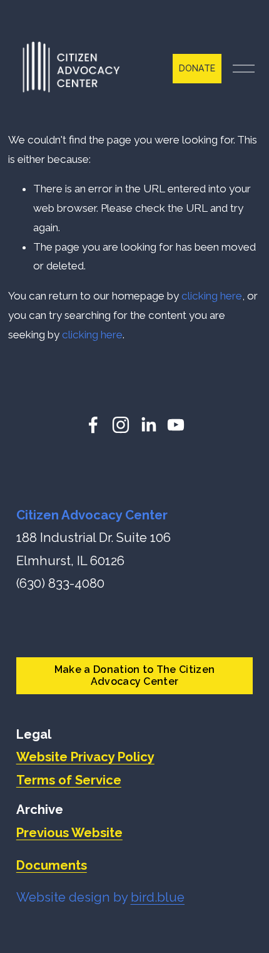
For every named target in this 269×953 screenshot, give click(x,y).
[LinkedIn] (148, 425)
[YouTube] (176, 425)
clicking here (211, 295)
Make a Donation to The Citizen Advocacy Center (134, 675)
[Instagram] (120, 425)
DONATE (197, 68)
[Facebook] (93, 425)
